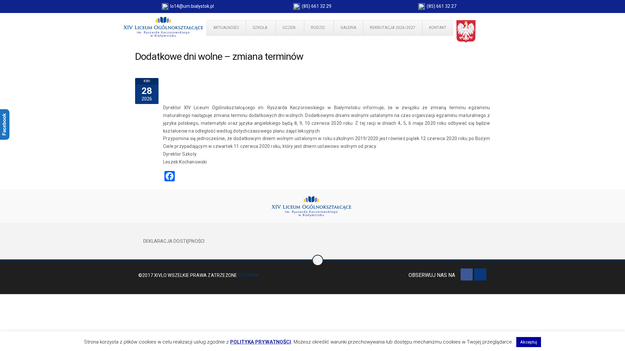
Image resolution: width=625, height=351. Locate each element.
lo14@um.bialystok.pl (191, 6)
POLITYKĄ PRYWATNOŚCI (260, 342)
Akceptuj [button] (528, 342)
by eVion (248, 275)
